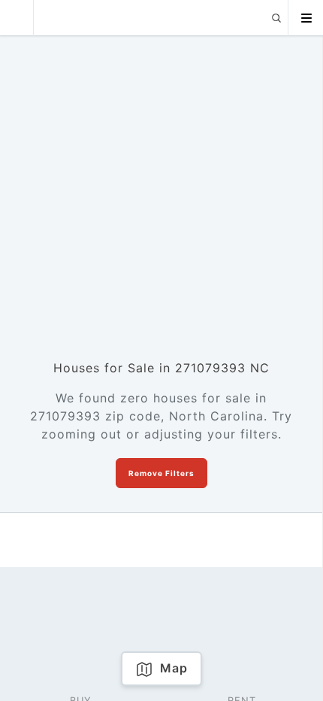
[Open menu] (305, 18)
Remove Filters (161, 473)
